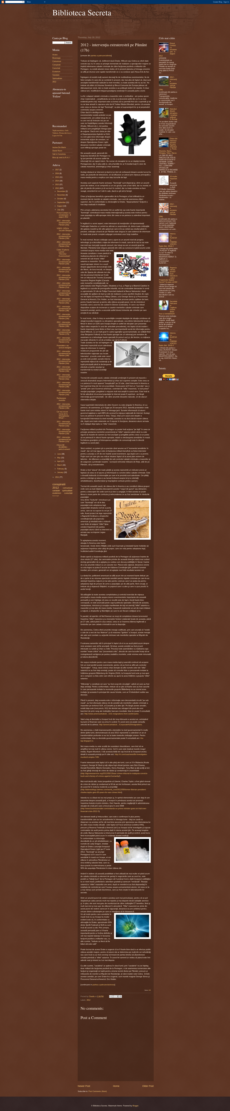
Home (116, 1086)
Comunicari (56, 61)
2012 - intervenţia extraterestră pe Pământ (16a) (64, 361)
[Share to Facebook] (118, 996)
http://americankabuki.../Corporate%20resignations (120, 725)
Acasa (54, 55)
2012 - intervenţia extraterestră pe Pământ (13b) (64, 406)
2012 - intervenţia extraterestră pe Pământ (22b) (64, 262)
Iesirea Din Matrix (59, 147)
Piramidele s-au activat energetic (64, 347)
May (59, 458)
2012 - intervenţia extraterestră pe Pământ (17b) (64, 332)
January (60, 472)
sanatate (56, 490)
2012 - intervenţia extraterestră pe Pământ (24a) (64, 223)
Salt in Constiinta (59, 154)
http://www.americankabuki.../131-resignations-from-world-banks (111, 714)
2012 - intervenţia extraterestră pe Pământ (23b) (64, 236)
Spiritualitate (57, 78)
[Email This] (110, 996)
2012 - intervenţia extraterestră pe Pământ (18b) (64, 324)
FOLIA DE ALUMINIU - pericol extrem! (63, 447)
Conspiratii (56, 65)
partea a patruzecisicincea (104, 985)
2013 (57, 184)
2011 (57, 477)
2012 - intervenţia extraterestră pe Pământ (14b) (64, 385)
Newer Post (84, 1086)
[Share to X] (115, 996)
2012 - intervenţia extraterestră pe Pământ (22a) (64, 270)
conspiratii (58, 484)
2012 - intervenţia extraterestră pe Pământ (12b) (64, 432)
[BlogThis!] (113, 996)
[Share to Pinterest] (120, 996)
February (61, 469)
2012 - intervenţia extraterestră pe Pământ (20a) (64, 301)
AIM (150, 990)
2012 (88, 1000)
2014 (57, 181)
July (59, 210)
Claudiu (92, 996)
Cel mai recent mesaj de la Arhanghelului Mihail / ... (63, 415)
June (59, 454)
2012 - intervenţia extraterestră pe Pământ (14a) (64, 392)
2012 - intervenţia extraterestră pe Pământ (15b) (64, 369)
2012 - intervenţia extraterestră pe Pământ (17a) (64, 340)
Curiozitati (56, 68)
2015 (57, 177)
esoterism (56, 493)
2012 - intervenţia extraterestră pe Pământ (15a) (64, 377)
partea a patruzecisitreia (101, 56)
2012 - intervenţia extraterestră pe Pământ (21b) (64, 277)
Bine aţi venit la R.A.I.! (61, 158)
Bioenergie (56, 58)
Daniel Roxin (57, 151)
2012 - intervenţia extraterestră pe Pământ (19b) (64, 309)
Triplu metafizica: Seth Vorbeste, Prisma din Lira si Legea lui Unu (61, 133)
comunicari (67, 488)
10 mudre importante (173, 178)
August (60, 206)
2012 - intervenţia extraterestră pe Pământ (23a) (64, 244)
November (61, 195)
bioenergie (55, 495)
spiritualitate (67, 490)
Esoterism (56, 72)
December (61, 191)
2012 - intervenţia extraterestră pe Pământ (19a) (64, 316)
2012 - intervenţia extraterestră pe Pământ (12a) (64, 439)
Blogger (135, 1106)
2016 (57, 173)
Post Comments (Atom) (98, 1091)
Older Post (148, 1086)
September (61, 202)
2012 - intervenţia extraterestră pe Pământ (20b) (64, 293)
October (60, 199)
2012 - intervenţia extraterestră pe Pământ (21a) (64, 285)
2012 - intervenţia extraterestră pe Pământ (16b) (64, 353)
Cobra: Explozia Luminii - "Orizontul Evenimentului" (63, 253)
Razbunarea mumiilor (61, 399)
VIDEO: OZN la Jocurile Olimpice (64, 229)
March (60, 465)
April (59, 461)
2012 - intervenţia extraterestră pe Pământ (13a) (64, 424)
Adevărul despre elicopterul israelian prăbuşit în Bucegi (173, 114)
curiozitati (68, 493)
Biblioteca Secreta (81, 12)
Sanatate (55, 75)
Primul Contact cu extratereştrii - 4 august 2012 (64, 215)
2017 (57, 170)
